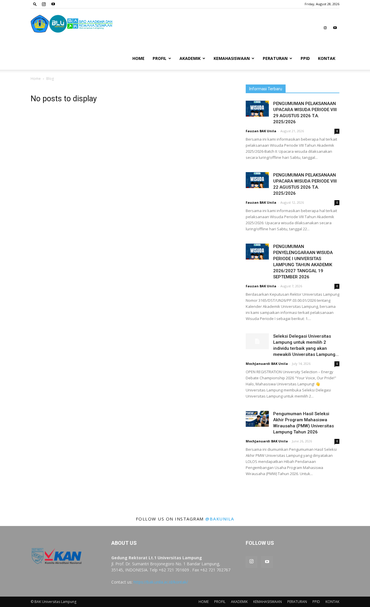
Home (36, 78)
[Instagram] (43, 4)
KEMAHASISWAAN (232, 58)
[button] (35, 4)
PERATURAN (275, 58)
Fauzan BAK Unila (261, 131)
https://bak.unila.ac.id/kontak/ (161, 582)
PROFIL (159, 58)
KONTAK (326, 58)
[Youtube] (53, 4)
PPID (305, 58)
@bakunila (219, 519)
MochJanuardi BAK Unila (267, 363)
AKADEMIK (190, 58)
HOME (138, 58)
